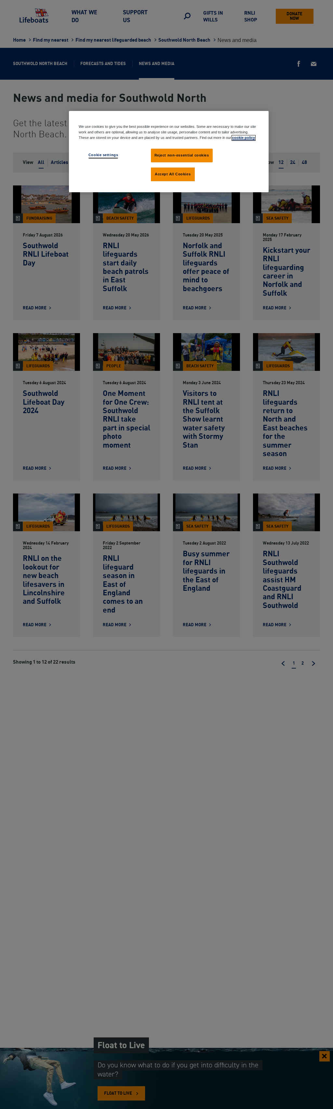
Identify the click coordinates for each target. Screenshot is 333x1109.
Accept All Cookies (173, 174)
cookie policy (243, 138)
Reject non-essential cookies (181, 155)
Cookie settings (103, 155)
